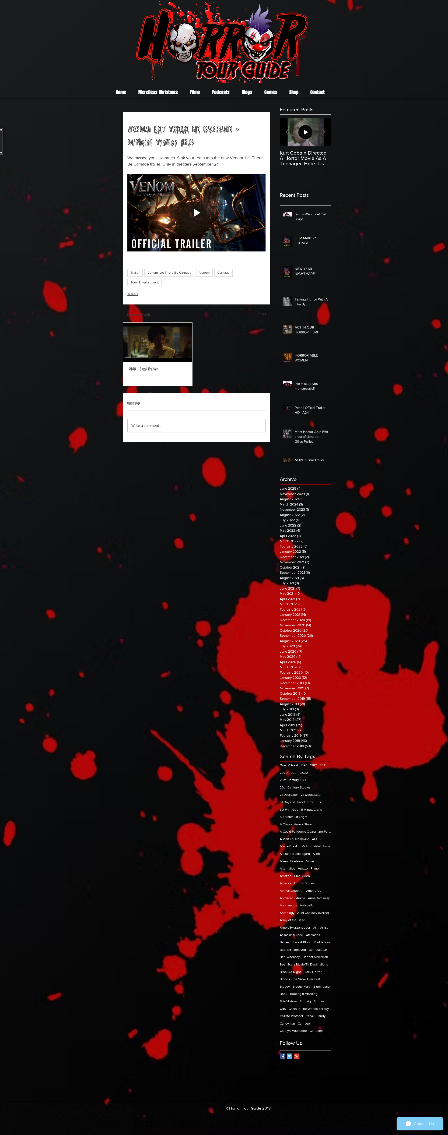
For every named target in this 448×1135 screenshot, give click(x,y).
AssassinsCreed (291, 935)
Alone (310, 861)
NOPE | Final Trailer (143, 369)
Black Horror (313, 972)
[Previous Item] (287, 132)
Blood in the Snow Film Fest (300, 979)
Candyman (287, 1023)
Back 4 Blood (302, 942)
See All (261, 314)
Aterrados (313, 935)
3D (319, 802)
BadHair (285, 949)
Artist (324, 927)
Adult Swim (322, 846)
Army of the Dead (292, 920)
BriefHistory (288, 1001)
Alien (316, 854)
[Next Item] (324, 132)
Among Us (313, 890)
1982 (313, 765)
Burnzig (305, 1001)
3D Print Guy (289, 809)
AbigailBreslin (289, 846)
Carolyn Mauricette (293, 1030)
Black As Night (290, 972)
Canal (310, 1016)
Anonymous (288, 905)
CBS (283, 1009)
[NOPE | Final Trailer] (157, 342)
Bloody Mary (302, 986)
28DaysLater (289, 794)
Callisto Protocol (291, 1016)
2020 (284, 772)
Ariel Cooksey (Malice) (313, 913)
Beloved (300, 949)
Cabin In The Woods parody (309, 1009)
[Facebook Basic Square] (282, 1056)
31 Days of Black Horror (297, 802)
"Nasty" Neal (289, 765)
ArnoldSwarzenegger (295, 927)
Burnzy (319, 1001)
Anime (300, 898)
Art (315, 927)
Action (306, 846)
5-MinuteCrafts (311, 809)
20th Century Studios (295, 787)
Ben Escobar (318, 949)
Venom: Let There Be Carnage (169, 272)
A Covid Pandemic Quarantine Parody (305, 831)
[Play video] (196, 212)
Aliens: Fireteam (291, 861)
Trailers (132, 294)
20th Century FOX (293, 780)
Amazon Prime (308, 868)
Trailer (135, 272)
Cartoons (316, 1030)
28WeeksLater (311, 794)
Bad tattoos (322, 942)
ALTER (317, 839)
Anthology (287, 913)
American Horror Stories (297, 883)
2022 (304, 772)
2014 (323, 765)
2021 (294, 772)
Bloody (285, 986)
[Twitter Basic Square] (289, 1056)
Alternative (287, 868)
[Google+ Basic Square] (296, 1056)
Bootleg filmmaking (303, 994)
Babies (285, 942)
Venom (204, 272)
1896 (304, 765)
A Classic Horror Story (296, 824)
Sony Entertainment (144, 282)
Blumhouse (321, 986)
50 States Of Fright (293, 817)
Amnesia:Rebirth (291, 890)
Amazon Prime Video (295, 876)
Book (283, 994)
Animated (286, 898)
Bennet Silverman (315, 957)
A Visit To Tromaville (294, 839)
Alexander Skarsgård (295, 854)
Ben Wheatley (290, 957)
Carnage (223, 272)
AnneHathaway (319, 898)
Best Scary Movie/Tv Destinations (304, 964)
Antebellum (308, 905)
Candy (321, 1016)
